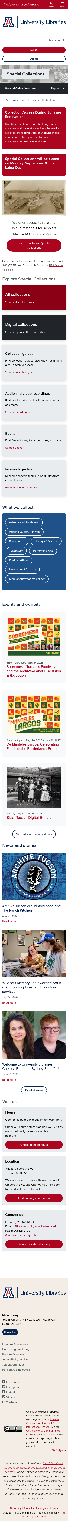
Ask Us (34, 50)
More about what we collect (27, 579)
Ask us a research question (22, 1235)
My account (56, 40)
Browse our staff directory (34, 1244)
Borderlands (16, 541)
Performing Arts (43, 551)
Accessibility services (15, 1359)
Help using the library (15, 1349)
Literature (17, 551)
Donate (34, 58)
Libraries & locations (15, 1344)
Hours (10, 1112)
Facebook (12, 1382)
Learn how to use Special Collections (34, 245)
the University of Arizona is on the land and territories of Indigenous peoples (34, 1468)
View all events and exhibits (34, 834)
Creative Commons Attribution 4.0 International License (42, 1423)
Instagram (12, 1387)
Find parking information (34, 1198)
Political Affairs (18, 560)
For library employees (16, 1370)
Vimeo (10, 1397)
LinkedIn (11, 1392)
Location (12, 1161)
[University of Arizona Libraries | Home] (34, 22)
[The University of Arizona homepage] (21, 4)
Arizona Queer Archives (24, 532)
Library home (17, 100)
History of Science (46, 541)
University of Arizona (22, 569)
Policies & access (13, 1354)
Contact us (14, 1215)
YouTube (11, 1402)
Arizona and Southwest (24, 522)
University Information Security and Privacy (34, 1508)
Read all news (34, 1090)
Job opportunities (13, 1364)
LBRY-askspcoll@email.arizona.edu (35, 1226)
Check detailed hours (34, 1145)
